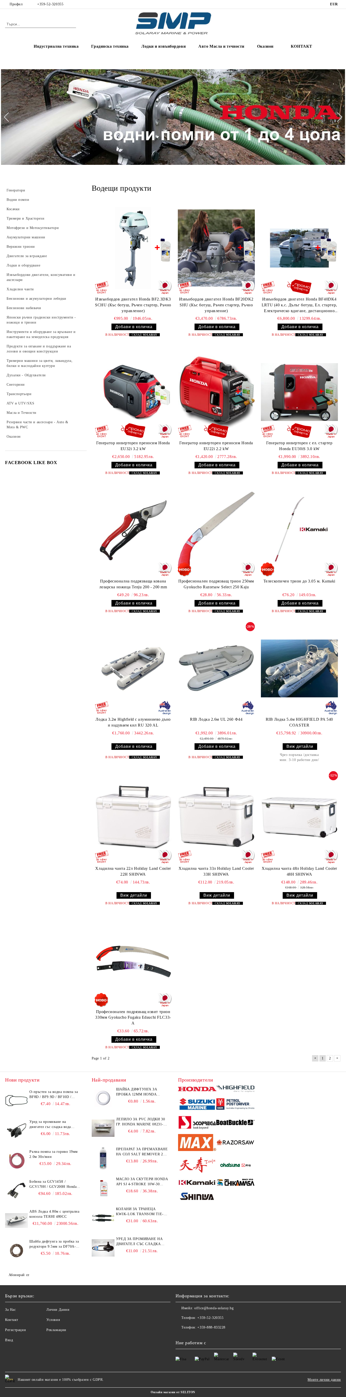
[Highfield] (235, 1089)
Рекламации (56, 1330)
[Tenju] (197, 1166)
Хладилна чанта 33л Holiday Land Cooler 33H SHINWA (216, 871)
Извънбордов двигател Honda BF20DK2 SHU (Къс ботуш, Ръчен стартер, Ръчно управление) (216, 305)
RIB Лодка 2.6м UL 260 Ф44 (216, 719)
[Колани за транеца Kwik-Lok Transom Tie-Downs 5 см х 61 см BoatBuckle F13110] (103, 1218)
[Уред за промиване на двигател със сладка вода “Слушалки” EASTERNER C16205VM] (103, 1247)
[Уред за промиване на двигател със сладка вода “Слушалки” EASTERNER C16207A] (16, 1130)
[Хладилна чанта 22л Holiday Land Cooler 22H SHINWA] (133, 817)
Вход (9, 1340)
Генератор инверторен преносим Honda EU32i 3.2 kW (133, 446)
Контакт (11, 1320)
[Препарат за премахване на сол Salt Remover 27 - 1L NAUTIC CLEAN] (103, 1158)
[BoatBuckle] (235, 1123)
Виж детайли (299, 746)
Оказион (265, 46)
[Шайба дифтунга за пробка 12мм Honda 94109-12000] (103, 1098)
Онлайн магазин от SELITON (173, 1392)
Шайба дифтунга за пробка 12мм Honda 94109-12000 (136, 1092)
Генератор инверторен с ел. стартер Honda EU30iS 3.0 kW (299, 446)
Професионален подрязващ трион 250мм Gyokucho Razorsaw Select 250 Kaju (216, 584)
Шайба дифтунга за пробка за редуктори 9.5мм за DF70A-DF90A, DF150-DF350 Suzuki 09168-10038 (54, 1244)
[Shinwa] (197, 1197)
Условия (53, 1320)
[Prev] (8, 117)
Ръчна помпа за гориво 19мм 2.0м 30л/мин (53, 1154)
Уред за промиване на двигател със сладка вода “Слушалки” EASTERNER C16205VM (139, 1242)
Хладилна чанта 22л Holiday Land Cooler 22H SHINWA (133, 871)
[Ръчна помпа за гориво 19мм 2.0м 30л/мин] (16, 1160)
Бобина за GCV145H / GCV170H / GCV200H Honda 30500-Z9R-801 (52, 1184)
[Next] (337, 117)
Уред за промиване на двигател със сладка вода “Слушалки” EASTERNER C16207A (51, 1124)
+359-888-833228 (211, 1327)
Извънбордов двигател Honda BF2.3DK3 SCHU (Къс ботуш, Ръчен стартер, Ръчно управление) (133, 305)
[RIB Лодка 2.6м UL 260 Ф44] (216, 668)
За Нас (10, 1310)
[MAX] (197, 1143)
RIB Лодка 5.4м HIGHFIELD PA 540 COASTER (299, 722)
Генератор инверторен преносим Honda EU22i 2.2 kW (216, 446)
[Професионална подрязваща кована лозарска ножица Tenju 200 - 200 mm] (133, 530)
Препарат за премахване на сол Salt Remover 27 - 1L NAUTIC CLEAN (142, 1152)
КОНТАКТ (301, 46)
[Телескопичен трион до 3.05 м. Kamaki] (299, 530)
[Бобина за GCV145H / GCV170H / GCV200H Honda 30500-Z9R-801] (16, 1190)
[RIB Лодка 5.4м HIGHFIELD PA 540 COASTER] (299, 668)
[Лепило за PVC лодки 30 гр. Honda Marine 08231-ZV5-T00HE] (103, 1128)
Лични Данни (57, 1310)
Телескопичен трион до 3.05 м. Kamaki (299, 581)
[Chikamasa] (235, 1183)
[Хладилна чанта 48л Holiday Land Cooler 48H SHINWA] (299, 817)
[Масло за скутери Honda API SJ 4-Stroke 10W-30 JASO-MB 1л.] (103, 1188)
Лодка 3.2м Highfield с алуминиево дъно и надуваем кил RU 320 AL (132, 722)
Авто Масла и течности (221, 46)
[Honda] (197, 1090)
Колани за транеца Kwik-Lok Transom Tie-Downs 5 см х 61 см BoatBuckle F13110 (140, 1212)
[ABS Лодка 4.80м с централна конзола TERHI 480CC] (16, 1220)
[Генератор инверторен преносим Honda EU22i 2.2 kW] (216, 392)
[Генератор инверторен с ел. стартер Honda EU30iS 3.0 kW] (299, 392)
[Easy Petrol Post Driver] (235, 1104)
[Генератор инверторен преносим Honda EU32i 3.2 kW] (133, 392)
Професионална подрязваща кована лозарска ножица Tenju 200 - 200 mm (133, 584)
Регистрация (15, 1330)
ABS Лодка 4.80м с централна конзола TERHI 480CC (54, 1214)
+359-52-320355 (50, 4)
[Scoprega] (197, 1123)
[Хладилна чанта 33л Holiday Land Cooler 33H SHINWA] (216, 817)
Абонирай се (19, 1275)
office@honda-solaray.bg (214, 1308)
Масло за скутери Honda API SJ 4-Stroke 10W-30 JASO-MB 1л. (142, 1182)
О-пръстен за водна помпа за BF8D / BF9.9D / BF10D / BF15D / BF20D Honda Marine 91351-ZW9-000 (54, 1095)
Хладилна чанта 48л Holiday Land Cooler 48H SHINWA (299, 871)
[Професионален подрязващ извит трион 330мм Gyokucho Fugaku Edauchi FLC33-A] (133, 960)
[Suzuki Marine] (197, 1104)
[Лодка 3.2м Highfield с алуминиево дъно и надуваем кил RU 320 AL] (133, 668)
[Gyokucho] (235, 1143)
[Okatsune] (235, 1166)
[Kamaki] (197, 1183)
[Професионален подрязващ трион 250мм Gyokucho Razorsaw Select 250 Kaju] (216, 530)
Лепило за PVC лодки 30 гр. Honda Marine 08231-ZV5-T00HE (140, 1122)
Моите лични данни (324, 1380)
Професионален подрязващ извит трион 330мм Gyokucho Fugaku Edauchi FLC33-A (133, 1017)
